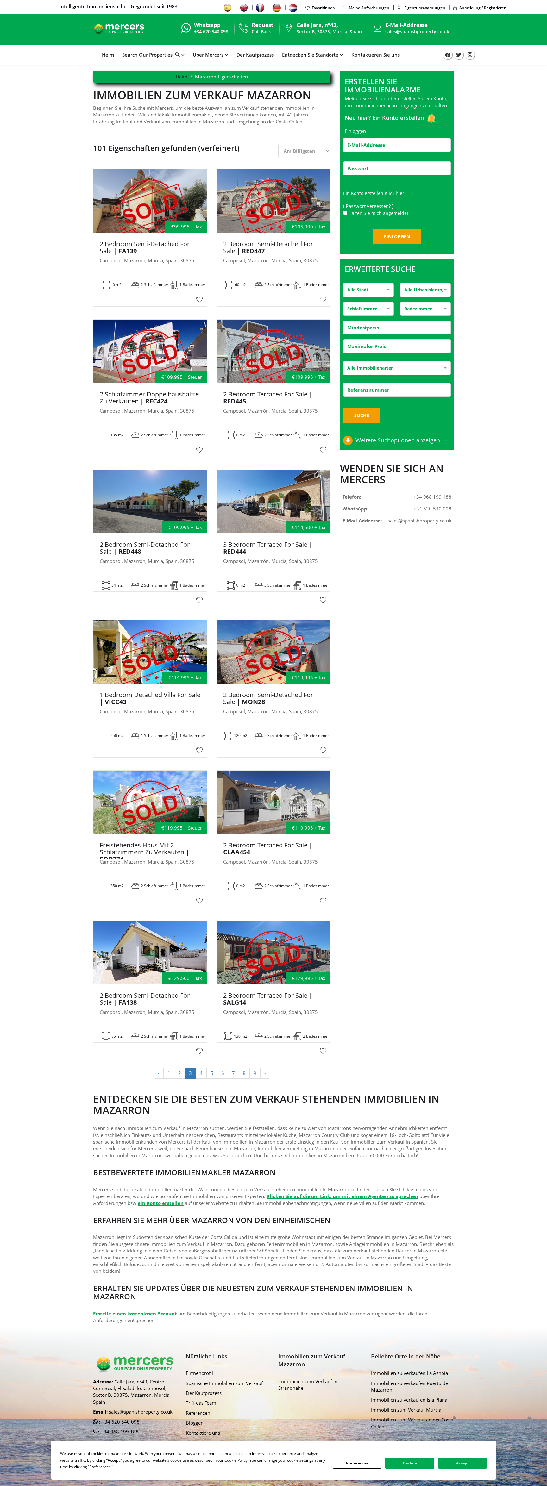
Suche (361, 415)
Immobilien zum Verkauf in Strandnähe (307, 1384)
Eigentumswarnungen (424, 7)
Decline (410, 1463)
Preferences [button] (100, 1467)
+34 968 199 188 (432, 497)
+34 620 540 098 (432, 508)
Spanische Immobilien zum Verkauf (224, 1383)
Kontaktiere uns (203, 1433)
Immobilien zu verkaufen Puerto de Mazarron (409, 1386)
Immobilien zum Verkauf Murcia (406, 1410)
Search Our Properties (148, 55)
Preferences (357, 1463)
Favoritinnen (323, 7)
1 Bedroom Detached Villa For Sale (150, 698)
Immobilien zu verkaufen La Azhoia (409, 1373)
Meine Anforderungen (369, 7)
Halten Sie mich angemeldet (378, 213)
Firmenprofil (199, 1373)
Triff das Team (201, 1403)
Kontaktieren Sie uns (375, 55)
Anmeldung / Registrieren (482, 7)
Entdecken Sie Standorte (310, 55)
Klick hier (394, 193)
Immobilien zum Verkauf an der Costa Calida (412, 1422)
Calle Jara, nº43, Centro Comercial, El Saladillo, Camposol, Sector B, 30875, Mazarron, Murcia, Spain (132, 1391)
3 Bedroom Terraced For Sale (267, 548)
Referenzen (198, 1413)
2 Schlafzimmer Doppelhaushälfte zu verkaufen (149, 398)
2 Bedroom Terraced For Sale (267, 398)
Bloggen (195, 1423)
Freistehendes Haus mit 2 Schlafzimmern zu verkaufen (144, 852)
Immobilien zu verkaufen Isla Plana (409, 1399)
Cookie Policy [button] (236, 1460)
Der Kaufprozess (255, 55)
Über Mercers (208, 55)
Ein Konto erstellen (398, 118)
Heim (108, 55)
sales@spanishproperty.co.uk (417, 31)
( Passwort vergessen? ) (368, 206)
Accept (462, 1463)
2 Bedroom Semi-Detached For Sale (145, 247)
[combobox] (368, 290)
